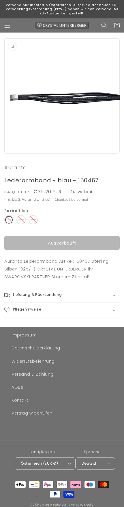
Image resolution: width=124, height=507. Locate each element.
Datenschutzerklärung (36, 348)
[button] (7, 25)
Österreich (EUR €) (39, 463)
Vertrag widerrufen (32, 413)
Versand (29, 200)
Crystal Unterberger (53, 504)
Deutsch (90, 463)
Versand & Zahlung (33, 374)
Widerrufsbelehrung (33, 361)
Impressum (24, 335)
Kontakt (20, 400)
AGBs (17, 387)
